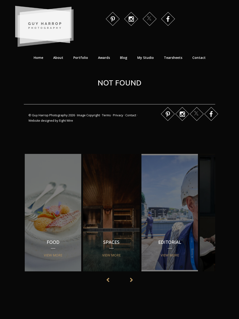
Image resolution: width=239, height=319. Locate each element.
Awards (104, 57)
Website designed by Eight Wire (50, 120)
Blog (123, 57)
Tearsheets (173, 57)
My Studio (145, 57)
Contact (199, 57)
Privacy (118, 115)
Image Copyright (88, 115)
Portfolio (80, 57)
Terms (106, 115)
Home (38, 57)
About (58, 57)
